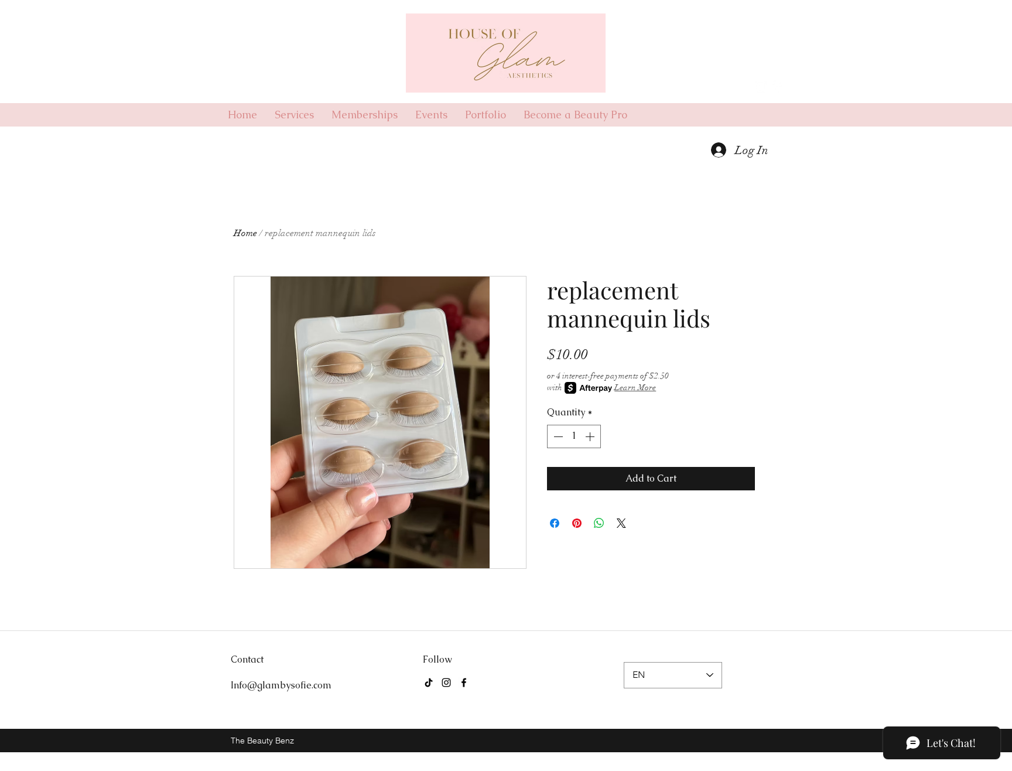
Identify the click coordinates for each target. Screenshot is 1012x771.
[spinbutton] (574, 436)
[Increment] (591, 436)
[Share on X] (621, 523)
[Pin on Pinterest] (577, 523)
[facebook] (778, 87)
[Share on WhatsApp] (599, 523)
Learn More (635, 388)
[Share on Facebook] (555, 523)
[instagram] (761, 87)
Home (245, 233)
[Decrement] (557, 436)
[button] (770, 60)
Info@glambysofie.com (281, 685)
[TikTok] (429, 682)
